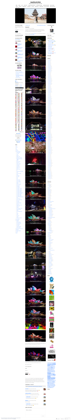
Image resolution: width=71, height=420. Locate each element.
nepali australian (39, 380)
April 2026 (49, 64)
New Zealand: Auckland (19, 195)
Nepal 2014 (50, 255)
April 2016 (49, 120)
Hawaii (17, 174)
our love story (53, 384)
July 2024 (49, 85)
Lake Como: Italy (18, 179)
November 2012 (49, 163)
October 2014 (49, 138)
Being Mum (49, 189)
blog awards (52, 366)
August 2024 (49, 84)
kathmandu (49, 370)
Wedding (51, 387)
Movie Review (49, 202)
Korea (17, 178)
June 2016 (49, 118)
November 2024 (49, 81)
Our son (49, 219)
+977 (48, 362)
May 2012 (49, 169)
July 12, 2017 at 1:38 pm (34, 393)
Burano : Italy (18, 162)
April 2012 (49, 170)
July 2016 (49, 117)
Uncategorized (49, 272)
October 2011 (49, 177)
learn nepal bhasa (51, 371)
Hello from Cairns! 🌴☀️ (50, 43)
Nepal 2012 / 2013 (51, 254)
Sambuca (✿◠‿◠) (19, 43)
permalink (33, 382)
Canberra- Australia (18, 163)
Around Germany (18, 152)
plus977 (54, 385)
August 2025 (49, 71)
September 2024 (49, 83)
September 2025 (49, 70)
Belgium (50, 238)
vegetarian (48, 387)
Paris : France (18, 200)
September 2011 (49, 178)
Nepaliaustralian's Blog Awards (50, 379)
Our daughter (49, 218)
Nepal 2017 (50, 256)
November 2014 (49, 137)
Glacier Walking (18, 224)
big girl (54, 365)
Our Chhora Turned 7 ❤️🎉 (51, 51)
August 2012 (49, 166)
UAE (49, 267)
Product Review (49, 222)
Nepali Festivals (52, 6)
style (47, 386)
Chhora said (41, 6)
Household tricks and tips (50, 201)
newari (52, 383)
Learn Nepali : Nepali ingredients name (19, 72)
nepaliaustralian (35, 2)
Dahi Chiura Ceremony (18, 77)
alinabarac (26, 400)
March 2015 (49, 133)
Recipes (20, 6)
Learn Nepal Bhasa (39, 5)
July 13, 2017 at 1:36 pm (31, 388)
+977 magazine (50, 362)
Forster (17, 172)
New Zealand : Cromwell (19, 189)
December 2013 (49, 149)
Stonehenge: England (19, 209)
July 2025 (49, 72)
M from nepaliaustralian (51, 373)
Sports (48, 234)
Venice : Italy (18, 215)
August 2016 (49, 116)
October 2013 (49, 151)
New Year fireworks (32, 34)
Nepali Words (52, 5)
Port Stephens (18, 201)
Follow (16, 31)
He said (33, 6)
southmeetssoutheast (28, 393)
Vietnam (17, 216)
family (48, 368)
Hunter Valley (18, 175)
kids (51, 370)
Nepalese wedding (53, 375)
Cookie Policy (14, 418)
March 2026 (49, 65)
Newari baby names (46, 5)
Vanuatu (21, 87)
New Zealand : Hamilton (18, 230)
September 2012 (49, 165)
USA (17, 212)
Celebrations (49, 190)
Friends (49, 226)
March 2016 (49, 121)
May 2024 (49, 87)
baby (52, 365)
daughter (52, 367)
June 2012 (49, 168)
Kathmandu (50, 207)
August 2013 (49, 153)
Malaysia (50, 253)
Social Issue (49, 233)
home (53, 369)
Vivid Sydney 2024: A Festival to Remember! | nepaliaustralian (35, 386)
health (48, 369)
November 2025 (49, 68)
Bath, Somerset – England (19, 157)
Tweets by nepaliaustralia (17, 39)
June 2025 (49, 73)
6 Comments (32, 28)
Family (49, 225)
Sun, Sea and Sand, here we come (41, 25)
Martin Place (30, 380)
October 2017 (49, 102)
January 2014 (49, 148)
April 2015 (49, 132)
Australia (49, 185)
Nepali (36, 380)
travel (53, 386)
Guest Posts (18, 7)
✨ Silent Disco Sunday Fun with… (20, 51)
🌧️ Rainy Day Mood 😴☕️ (51, 39)
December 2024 (49, 80)
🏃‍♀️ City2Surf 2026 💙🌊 (50, 42)
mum (49, 374)
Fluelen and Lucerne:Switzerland (20, 171)
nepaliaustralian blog (49, 380)
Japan (17, 177)
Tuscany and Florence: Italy (19, 211)
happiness (53, 368)
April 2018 (49, 96)
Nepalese (35, 380)
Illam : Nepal (18, 176)
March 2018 (49, 97)
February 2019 (49, 88)
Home (16, 5)
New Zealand (50, 258)
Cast (22, 5)
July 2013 (49, 154)
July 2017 (49, 105)
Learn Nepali (24, 6)
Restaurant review (50, 232)
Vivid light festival (38, 381)
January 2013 (49, 161)
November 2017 (49, 101)
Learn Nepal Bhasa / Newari (51, 208)
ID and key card (27, 25)
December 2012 (49, 162)
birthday (48, 366)
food (51, 368)
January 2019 (49, 89)
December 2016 (49, 112)
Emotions (50, 221)
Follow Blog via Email (18, 25)
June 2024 (49, 86)
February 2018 (49, 98)
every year (34, 33)
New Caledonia (18, 187)
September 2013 (49, 152)
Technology (49, 235)
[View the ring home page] (18, 133)
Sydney (33, 381)
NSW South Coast (18, 198)
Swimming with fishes (19, 226)
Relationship (49, 224)
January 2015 (49, 135)
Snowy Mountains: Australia (19, 208)
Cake (54, 366)
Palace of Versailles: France (19, 199)
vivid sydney (41, 381)
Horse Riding (18, 225)
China (49, 241)
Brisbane (17, 160)
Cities (15, 81)
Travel (17, 6)
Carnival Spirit (50, 240)
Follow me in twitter (18, 38)
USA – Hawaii (50, 268)
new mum (50, 384)
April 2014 (49, 145)
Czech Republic (50, 242)
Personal (49, 220)
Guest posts (49, 198)
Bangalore (18, 155)
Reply (35, 388)
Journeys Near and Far (31, 5)
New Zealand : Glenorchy (19, 190)
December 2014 (49, 136)
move (48, 374)
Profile (15, 80)
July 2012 (49, 167)
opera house (30, 381)
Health (48, 200)
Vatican (17, 214)
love (49, 371)
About (19, 5)
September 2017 (49, 103)
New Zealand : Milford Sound (20, 192)
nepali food (50, 382)
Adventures (49, 184)
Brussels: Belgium (18, 161)
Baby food (49, 187)
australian (49, 364)
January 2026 (49, 66)
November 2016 (49, 113)
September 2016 (49, 115)
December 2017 (49, 100)
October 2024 (49, 82)
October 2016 (49, 114)
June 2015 (49, 130)
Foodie (16, 149)
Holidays (50, 186)
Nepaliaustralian (27, 381)
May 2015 (49, 131)
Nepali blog (43, 380)
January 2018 (49, 99)
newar (50, 383)
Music (48, 203)
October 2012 (49, 164)
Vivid (34, 381)
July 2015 (49, 129)
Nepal (32, 380)
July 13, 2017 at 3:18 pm (33, 396)
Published (28, 6)
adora (48, 183)
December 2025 (49, 67)
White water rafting (18, 227)
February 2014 (49, 147)
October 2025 (49, 69)
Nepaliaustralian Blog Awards (51, 217)
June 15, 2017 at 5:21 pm (31, 400)
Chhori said (36, 6)
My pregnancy (49, 205)
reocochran (26, 388)
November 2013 (49, 150)
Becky (18, 60)
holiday (50, 369)
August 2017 (49, 104)
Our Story (25, 5)
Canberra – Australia (51, 239)
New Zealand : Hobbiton (19, 191)
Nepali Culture (50, 210)
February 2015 (49, 134)
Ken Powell (19, 47)
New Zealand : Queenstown (19, 193)
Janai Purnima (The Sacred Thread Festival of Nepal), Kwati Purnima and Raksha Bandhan (19, 76)
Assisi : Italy (18, 153)
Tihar (51, 386)
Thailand (17, 210)
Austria (17, 154)
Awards (16, 147)
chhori (52, 367)
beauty (48, 188)
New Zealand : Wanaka (19, 194)
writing (52, 387)
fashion (50, 368)
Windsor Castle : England (19, 217)
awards (50, 365)
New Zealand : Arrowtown (19, 188)
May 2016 (49, 119)
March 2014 (49, 146)
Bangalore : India (18, 156)
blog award (50, 366)
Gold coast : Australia (19, 173)
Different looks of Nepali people (19, 71)
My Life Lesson (46, 6)
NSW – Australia (50, 259)
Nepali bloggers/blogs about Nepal (19, 228)
